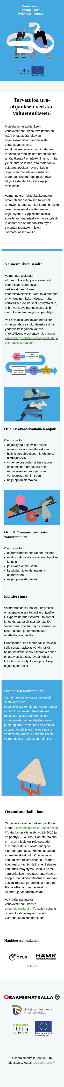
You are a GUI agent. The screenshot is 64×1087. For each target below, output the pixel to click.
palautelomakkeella (18, 908)
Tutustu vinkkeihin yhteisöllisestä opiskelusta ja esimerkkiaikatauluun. (31, 338)
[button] (28, 966)
